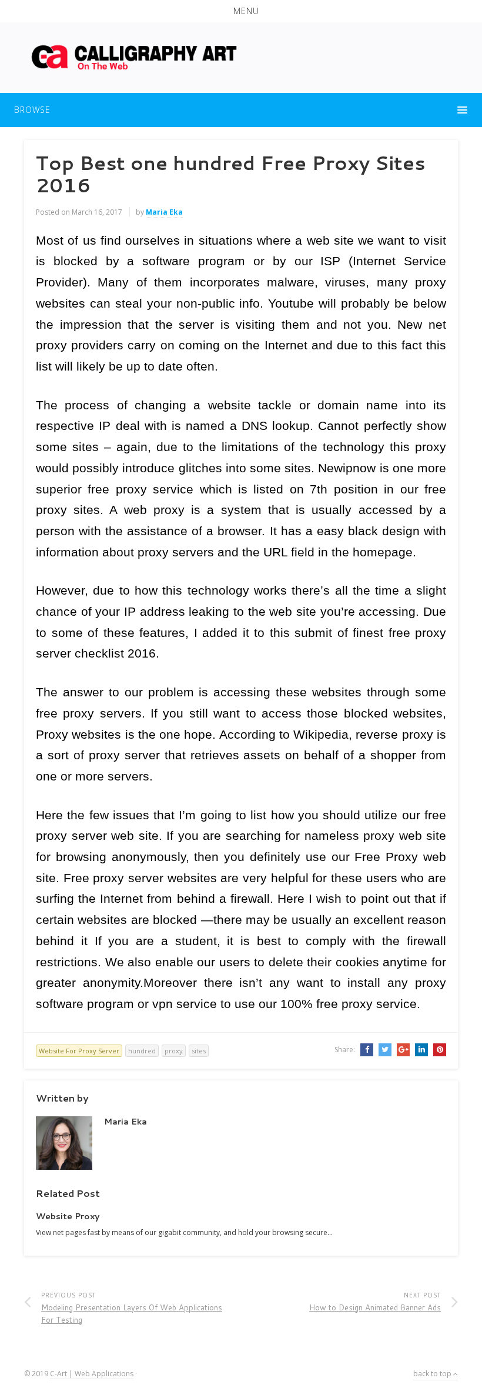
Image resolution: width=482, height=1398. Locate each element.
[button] (241, 11)
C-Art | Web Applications (91, 1374)
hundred (142, 1050)
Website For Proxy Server (79, 1050)
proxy (174, 1050)
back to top (433, 1374)
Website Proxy (67, 1216)
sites (199, 1050)
